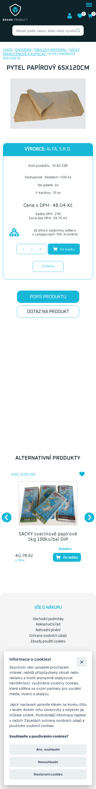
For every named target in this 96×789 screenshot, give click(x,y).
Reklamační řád (48, 624)
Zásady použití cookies (48, 641)
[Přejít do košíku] (90, 17)
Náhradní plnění (48, 630)
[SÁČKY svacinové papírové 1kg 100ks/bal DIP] (48, 503)
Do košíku (67, 249)
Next (86, 514)
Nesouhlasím (48, 762)
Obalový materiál (50, 50)
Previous (4, 514)
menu (89, 4)
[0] (80, 17)
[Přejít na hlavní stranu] (15, 19)
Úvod (8, 50)
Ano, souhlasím (48, 749)
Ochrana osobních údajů (48, 636)
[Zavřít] (82, 662)
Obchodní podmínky (48, 619)
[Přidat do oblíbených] (82, 474)
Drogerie (23, 50)
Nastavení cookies (48, 774)
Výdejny (48, 266)
